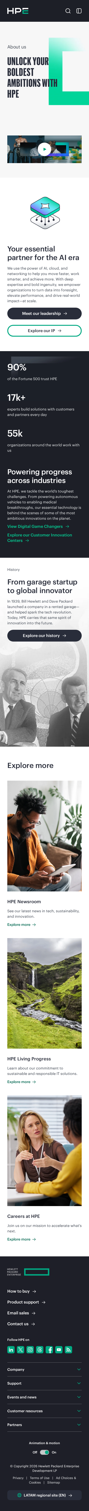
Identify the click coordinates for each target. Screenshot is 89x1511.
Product (23, 1302)
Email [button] (18, 1312)
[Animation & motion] (44, 1452)
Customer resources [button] (25, 1411)
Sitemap (53, 1482)
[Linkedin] (11, 1349)
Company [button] (15, 1369)
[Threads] (39, 1349)
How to (18, 1291)
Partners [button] (14, 1424)
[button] (68, 10)
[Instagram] (30, 1349)
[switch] (44, 1452)
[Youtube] (59, 1349)
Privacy (18, 1478)
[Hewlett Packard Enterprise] (17, 11)
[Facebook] (49, 1349)
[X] (20, 1349)
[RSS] (68, 1349)
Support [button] (14, 1383)
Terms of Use (40, 1478)
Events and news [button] (22, 1397)
